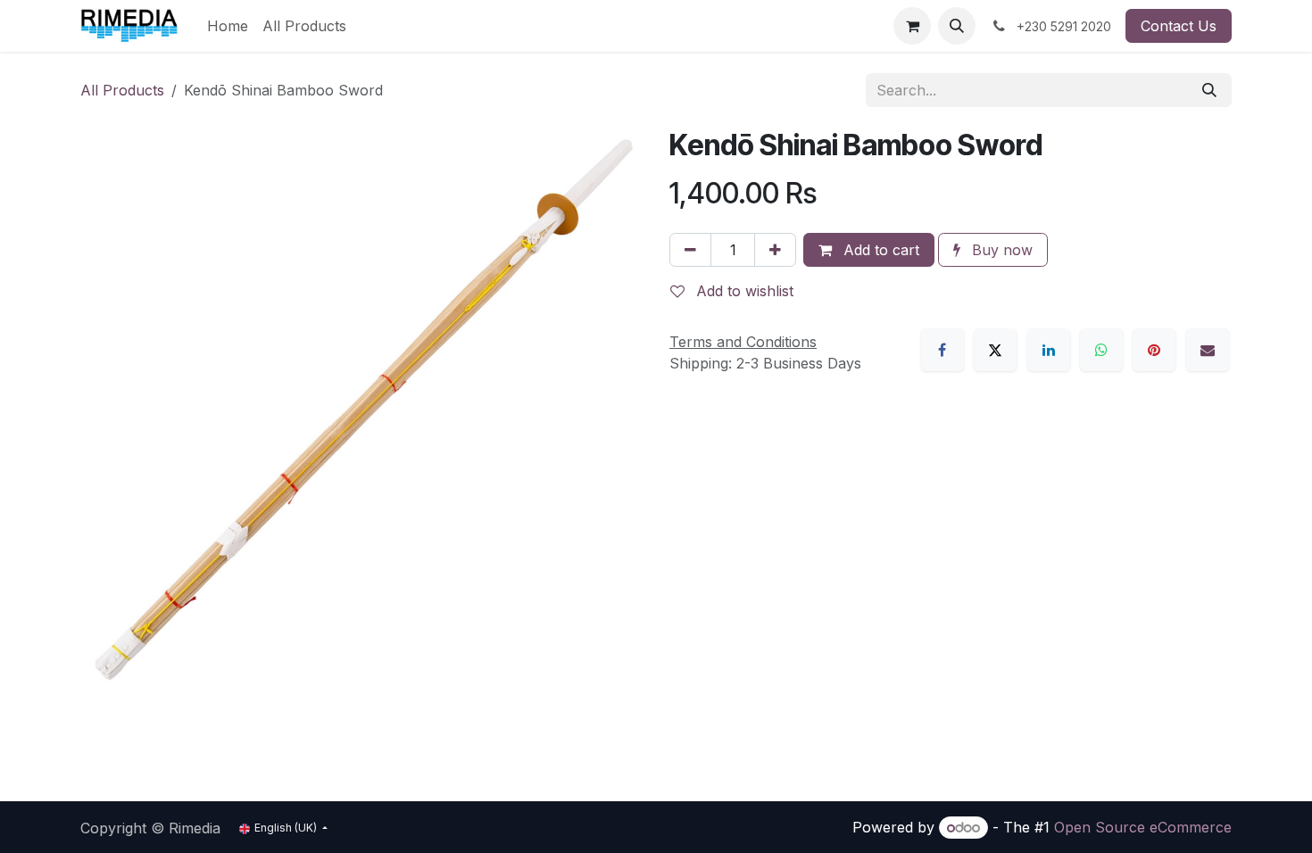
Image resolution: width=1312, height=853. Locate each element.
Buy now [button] (1000, 250)
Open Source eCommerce (1143, 827)
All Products (122, 90)
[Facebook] (942, 349)
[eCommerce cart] (912, 26)
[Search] (1209, 90)
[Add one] (775, 250)
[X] (995, 349)
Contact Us (1179, 26)
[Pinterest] (1154, 349)
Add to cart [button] (879, 250)
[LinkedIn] (1048, 349)
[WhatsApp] (1101, 349)
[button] (957, 26)
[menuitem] (227, 26)
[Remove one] (690, 250)
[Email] (1207, 349)
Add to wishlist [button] (742, 291)
